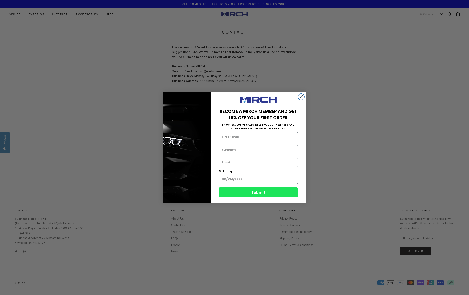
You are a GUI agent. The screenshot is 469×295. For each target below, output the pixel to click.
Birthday (226, 171)
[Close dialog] (301, 97)
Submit (258, 192)
